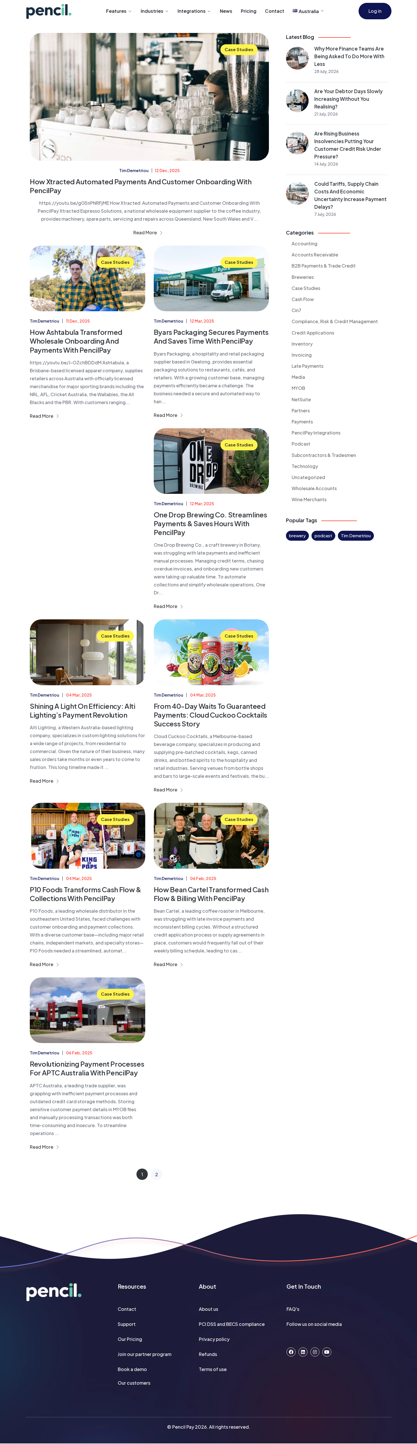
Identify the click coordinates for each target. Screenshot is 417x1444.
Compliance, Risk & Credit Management (335, 321)
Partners (301, 410)
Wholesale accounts (314, 488)
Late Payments (307, 366)
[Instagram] (314, 1352)
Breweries (303, 277)
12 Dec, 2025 (167, 170)
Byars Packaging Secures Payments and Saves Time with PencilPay (211, 336)
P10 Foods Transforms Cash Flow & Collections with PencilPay (85, 893)
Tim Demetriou (356, 535)
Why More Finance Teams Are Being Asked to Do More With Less (349, 56)
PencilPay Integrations (316, 433)
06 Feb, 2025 (203, 878)
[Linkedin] (303, 1352)
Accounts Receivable (315, 255)
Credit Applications (313, 333)
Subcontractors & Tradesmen (324, 455)
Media (298, 377)
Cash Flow (303, 299)
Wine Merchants (309, 499)
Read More (145, 232)
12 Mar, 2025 (202, 320)
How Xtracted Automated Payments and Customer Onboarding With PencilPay (141, 186)
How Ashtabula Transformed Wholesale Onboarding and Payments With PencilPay (76, 341)
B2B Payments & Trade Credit (324, 266)
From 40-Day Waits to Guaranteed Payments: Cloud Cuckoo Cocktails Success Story (210, 715)
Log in (375, 11)
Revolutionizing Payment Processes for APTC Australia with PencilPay (87, 1068)
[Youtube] (326, 1352)
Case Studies (239, 49)
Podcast (301, 444)
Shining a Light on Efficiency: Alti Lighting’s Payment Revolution (82, 710)
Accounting (304, 243)
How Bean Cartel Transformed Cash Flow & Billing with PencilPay (211, 893)
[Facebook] (291, 1352)
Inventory (302, 344)
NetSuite (301, 399)
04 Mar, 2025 (79, 694)
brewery (297, 535)
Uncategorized (308, 477)
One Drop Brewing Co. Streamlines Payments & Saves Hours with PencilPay (210, 523)
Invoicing (302, 355)
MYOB (298, 388)
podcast (323, 535)
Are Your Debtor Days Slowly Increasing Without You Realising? (348, 99)
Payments (302, 422)
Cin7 (296, 310)
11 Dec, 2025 (78, 320)
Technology (305, 466)
